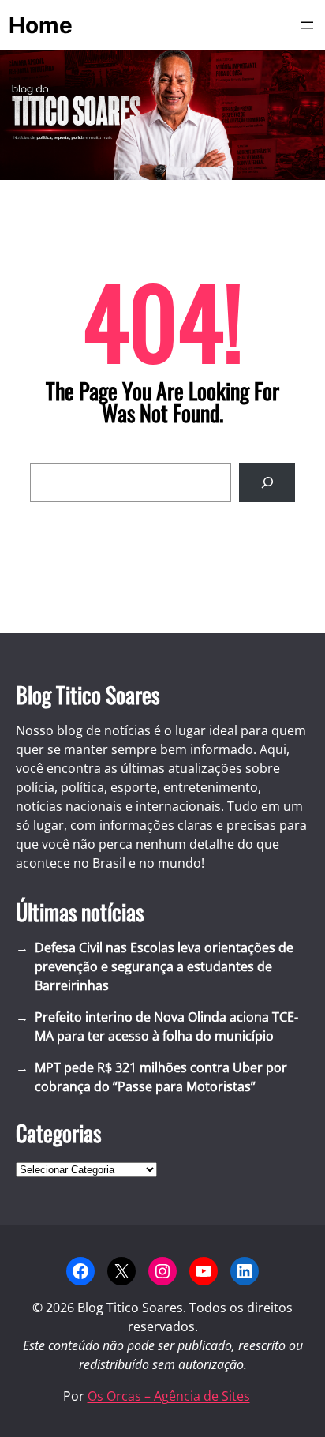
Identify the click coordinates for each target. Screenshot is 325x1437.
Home (41, 25)
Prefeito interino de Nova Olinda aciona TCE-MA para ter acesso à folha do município (166, 1026)
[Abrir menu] (306, 25)
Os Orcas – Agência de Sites (169, 1396)
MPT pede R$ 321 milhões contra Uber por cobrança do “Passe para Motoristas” (161, 1077)
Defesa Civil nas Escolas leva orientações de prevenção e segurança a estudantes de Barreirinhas (164, 966)
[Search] (267, 482)
